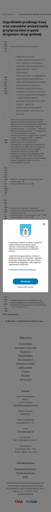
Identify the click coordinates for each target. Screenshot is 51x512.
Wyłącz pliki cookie (25, 287)
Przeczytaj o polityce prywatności (22, 269)
